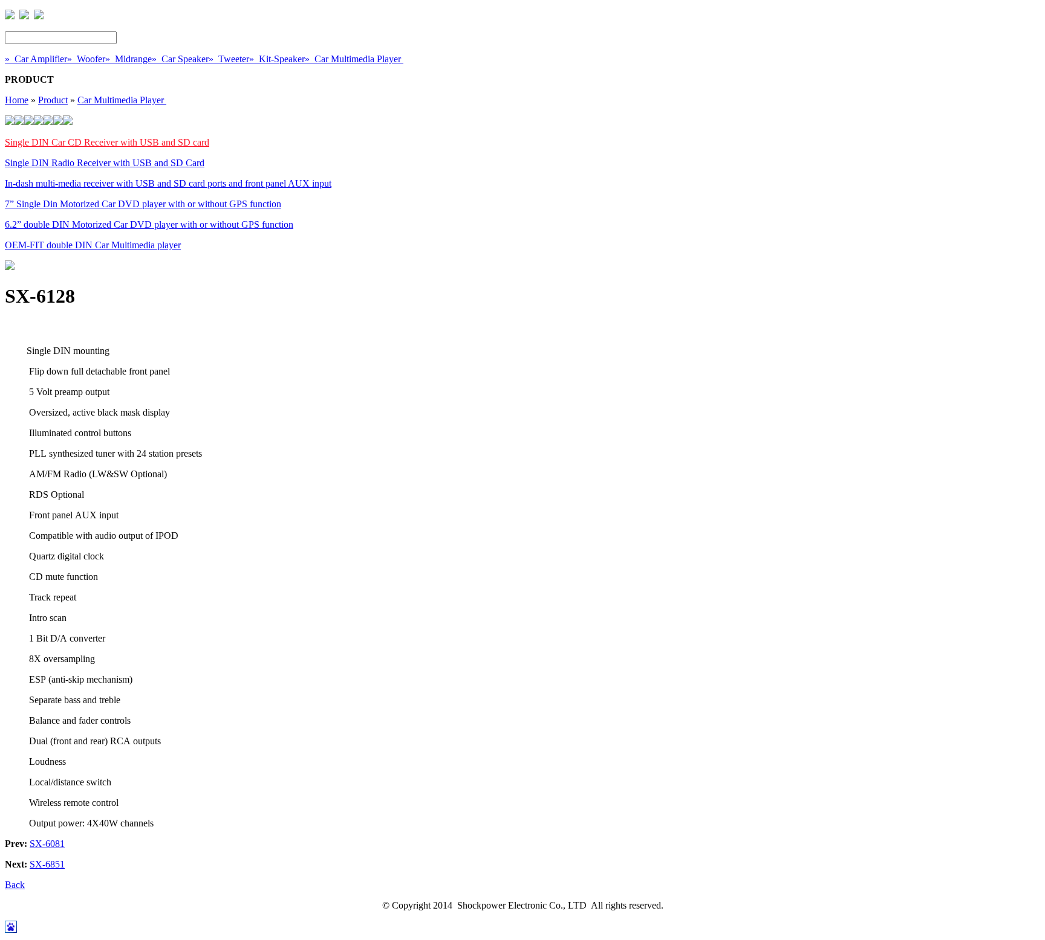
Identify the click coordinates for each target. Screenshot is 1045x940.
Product (53, 100)
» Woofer (86, 59)
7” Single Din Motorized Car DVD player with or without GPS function (143, 204)
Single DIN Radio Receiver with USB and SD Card (104, 163)
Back (15, 885)
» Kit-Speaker (277, 59)
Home (16, 100)
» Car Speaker (180, 59)
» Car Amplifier (36, 59)
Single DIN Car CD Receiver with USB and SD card (107, 142)
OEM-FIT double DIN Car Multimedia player (93, 245)
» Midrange (128, 59)
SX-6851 (47, 864)
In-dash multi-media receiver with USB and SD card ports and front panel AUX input (168, 183)
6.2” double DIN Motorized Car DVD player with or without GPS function (149, 224)
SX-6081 (47, 844)
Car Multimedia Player (121, 100)
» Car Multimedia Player (354, 59)
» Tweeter (229, 59)
